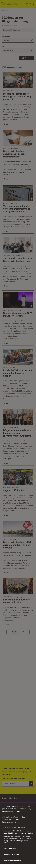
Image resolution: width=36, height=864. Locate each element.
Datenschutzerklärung (10, 822)
